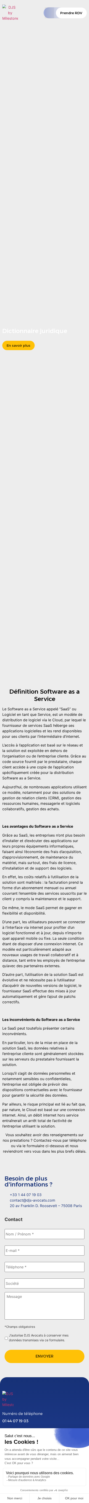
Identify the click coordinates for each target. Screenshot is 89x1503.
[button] (49, 12)
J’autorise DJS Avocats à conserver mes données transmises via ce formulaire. (38, 1337)
